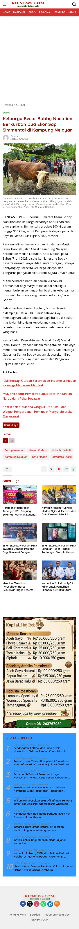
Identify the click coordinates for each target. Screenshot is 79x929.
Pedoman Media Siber (57, 914)
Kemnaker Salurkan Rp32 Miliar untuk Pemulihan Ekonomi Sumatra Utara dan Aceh (57, 587)
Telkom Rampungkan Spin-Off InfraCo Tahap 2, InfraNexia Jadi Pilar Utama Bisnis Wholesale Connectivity (43, 802)
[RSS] (57, 904)
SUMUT (7, 112)
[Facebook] (23, 904)
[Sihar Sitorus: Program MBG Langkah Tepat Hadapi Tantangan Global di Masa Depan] (59, 532)
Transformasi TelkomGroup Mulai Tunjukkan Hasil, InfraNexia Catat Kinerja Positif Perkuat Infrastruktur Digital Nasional (41, 762)
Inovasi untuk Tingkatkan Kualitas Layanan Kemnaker (40, 841)
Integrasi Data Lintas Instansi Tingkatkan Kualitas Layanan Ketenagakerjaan (39, 828)
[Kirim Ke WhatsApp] (73, 469)
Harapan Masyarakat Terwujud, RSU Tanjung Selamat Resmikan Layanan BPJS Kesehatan (20, 511)
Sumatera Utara (62, 457)
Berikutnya (11, 425)
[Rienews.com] (27, 4)
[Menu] (5, 4)
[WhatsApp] (43, 904)
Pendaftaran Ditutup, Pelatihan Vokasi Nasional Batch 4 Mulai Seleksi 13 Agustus (44, 868)
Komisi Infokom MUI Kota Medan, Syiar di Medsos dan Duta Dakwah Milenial (59, 511)
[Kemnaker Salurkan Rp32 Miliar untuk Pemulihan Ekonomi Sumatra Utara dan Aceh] (59, 570)
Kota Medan (39, 457)
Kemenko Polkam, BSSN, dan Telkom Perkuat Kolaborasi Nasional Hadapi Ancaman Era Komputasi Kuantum (41, 855)
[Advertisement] (39, 57)
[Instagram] (37, 904)
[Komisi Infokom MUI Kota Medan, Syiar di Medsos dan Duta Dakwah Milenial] (59, 494)
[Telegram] (50, 904)
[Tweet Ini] (51, 469)
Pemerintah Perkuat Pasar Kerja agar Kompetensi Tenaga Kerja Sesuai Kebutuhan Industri (41, 776)
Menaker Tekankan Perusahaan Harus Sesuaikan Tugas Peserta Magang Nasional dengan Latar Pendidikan (18, 587)
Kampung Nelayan (16, 457)
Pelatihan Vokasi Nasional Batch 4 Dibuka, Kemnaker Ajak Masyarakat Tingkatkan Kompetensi (39, 789)
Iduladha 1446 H (61, 450)
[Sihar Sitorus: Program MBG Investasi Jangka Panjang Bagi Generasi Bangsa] (20, 532)
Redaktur (14, 136)
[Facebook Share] (44, 469)
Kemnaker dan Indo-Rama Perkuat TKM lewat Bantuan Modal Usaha (42, 815)
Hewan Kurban (38, 450)
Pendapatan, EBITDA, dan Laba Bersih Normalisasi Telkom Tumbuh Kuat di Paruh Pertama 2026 (40, 749)
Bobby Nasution (14, 450)
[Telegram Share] (66, 469)
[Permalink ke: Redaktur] (6, 137)
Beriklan (35, 914)
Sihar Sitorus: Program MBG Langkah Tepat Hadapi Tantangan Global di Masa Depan (59, 549)
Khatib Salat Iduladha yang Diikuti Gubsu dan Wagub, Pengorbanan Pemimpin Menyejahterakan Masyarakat (38, 411)
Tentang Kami (17, 914)
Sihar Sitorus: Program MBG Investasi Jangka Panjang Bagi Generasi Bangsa (20, 549)
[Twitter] (30, 904)
